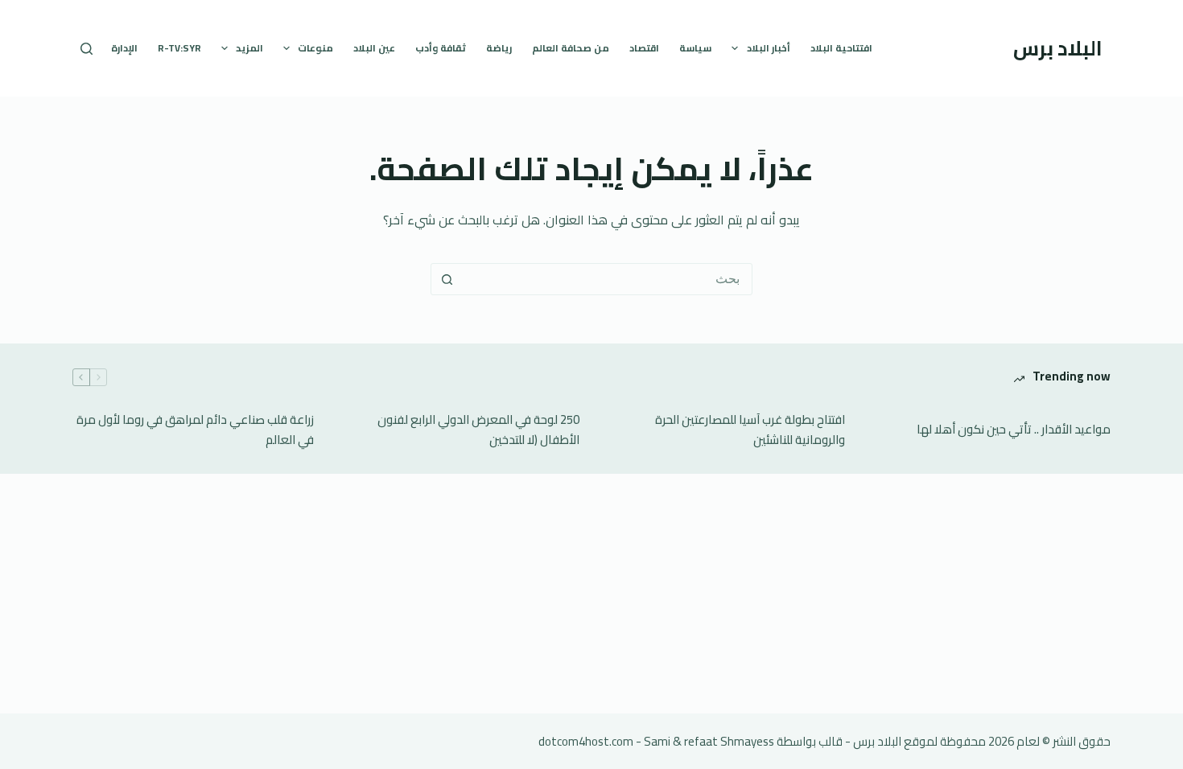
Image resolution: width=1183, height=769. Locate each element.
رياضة (499, 48)
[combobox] (607, 279)
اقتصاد (644, 48)
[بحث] (86, 49)
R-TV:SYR (179, 48)
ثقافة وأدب (440, 48)
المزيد (249, 48)
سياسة (695, 48)
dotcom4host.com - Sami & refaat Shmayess (656, 741)
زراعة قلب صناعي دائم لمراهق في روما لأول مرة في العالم (195, 430)
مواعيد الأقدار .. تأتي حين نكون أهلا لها (1014, 430)
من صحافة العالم (570, 48)
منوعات (315, 48)
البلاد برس (1058, 48)
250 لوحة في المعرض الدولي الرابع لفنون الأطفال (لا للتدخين (478, 430)
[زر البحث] (446, 279)
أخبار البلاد (768, 48)
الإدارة (124, 48)
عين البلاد (374, 48)
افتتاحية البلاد (841, 48)
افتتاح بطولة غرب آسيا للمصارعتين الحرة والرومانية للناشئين (750, 430)
